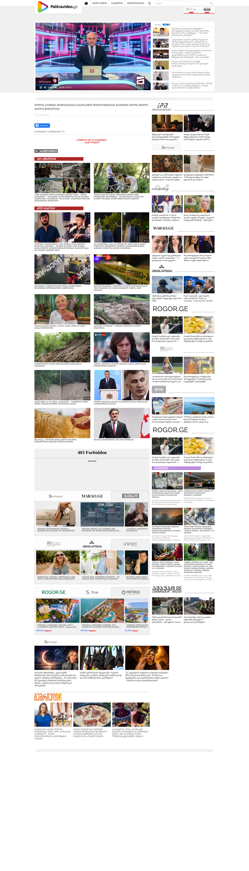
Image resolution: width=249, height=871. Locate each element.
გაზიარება (44, 125)
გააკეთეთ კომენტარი (48, 151)
